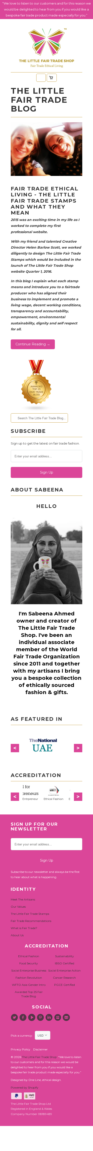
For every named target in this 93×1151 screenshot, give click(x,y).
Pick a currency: (23, 1035)
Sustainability (64, 956)
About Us (17, 935)
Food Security (28, 963)
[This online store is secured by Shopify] (30, 1098)
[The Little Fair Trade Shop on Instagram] (58, 1017)
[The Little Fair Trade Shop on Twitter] (15, 1017)
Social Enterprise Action (64, 970)
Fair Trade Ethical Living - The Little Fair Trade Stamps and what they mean (44, 200)
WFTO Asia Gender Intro (29, 985)
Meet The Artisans (23, 899)
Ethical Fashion (28, 956)
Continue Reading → (33, 344)
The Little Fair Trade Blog (39, 99)
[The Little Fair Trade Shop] (46, 69)
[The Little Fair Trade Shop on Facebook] (23, 1017)
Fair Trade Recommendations (31, 921)
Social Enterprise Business (28, 970)
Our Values (18, 906)
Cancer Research (64, 977)
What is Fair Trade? (24, 928)
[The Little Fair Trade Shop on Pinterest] (41, 1017)
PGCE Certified (64, 985)
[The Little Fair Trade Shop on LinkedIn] (49, 1017)
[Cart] (52, 78)
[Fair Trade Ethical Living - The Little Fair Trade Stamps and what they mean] (46, 175)
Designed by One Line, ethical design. (36, 1080)
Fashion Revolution (29, 977)
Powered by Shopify (24, 1087)
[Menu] (41, 78)
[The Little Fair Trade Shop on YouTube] (32, 1017)
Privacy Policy (20, 1049)
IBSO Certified (64, 963)
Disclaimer (40, 1049)
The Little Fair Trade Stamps (30, 914)
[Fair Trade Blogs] (36, 410)
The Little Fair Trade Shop (39, 1057)
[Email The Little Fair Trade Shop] (67, 1017)
